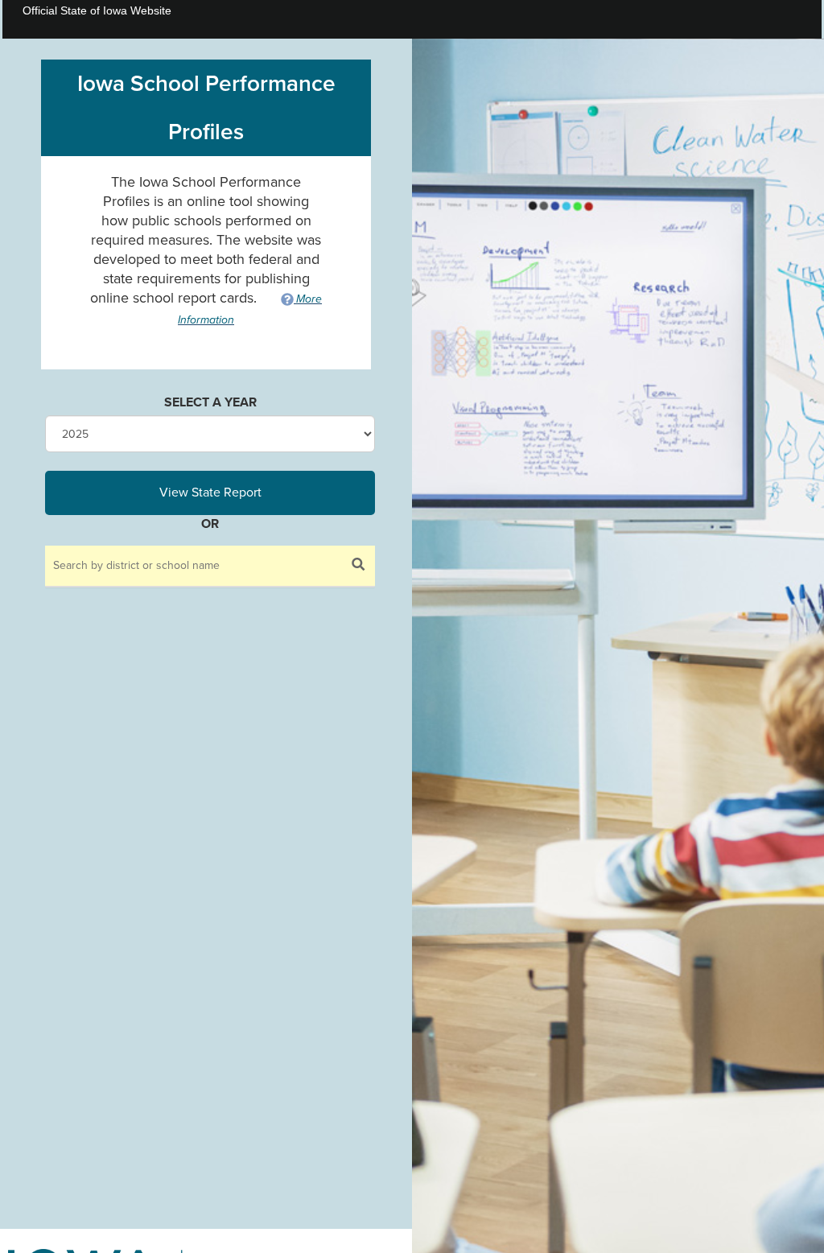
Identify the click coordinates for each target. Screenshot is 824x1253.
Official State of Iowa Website (97, 10)
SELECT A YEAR (210, 402)
